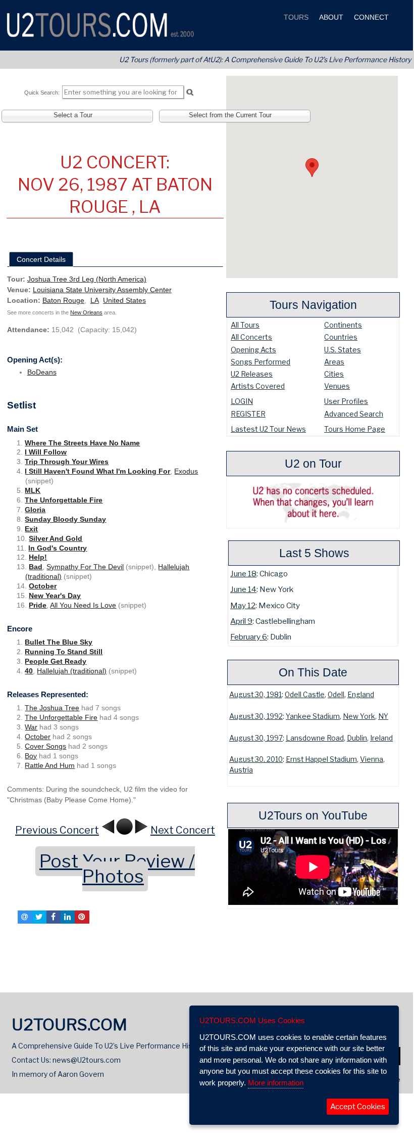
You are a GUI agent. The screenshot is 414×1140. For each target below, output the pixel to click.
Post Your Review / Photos (117, 868)
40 (29, 671)
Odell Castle (305, 695)
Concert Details (41, 259)
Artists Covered (258, 386)
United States (124, 300)
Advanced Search (353, 413)
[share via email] (25, 917)
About (330, 17)
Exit (31, 529)
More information (275, 1082)
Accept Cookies (357, 1106)
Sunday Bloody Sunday (65, 519)
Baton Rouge (63, 300)
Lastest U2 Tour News (268, 429)
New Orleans (86, 312)
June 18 (243, 573)
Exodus (186, 471)
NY (383, 716)
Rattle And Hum (50, 765)
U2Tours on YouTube (313, 815)
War (31, 727)
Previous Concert (57, 830)
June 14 (243, 589)
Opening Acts (253, 349)
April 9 (241, 621)
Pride (37, 605)
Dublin (357, 738)
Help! (38, 557)
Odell (336, 695)
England (360, 695)
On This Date (313, 672)
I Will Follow (46, 452)
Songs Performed (260, 361)
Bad (35, 567)
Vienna (371, 759)
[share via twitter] (39, 917)
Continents (343, 325)
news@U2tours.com (87, 1060)
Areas (334, 361)
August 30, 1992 (256, 716)
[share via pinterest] (82, 917)
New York (359, 716)
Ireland (381, 738)
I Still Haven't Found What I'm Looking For (97, 471)
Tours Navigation (313, 304)
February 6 (248, 637)
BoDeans (42, 372)
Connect (370, 17)
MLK (32, 490)
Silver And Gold (55, 538)
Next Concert (182, 830)
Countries (340, 337)
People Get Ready (55, 661)
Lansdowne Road (315, 738)
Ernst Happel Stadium (321, 759)
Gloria (35, 510)
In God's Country (57, 548)
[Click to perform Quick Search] (189, 92)
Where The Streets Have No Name (82, 443)
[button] (312, 167)
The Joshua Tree (52, 708)
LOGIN (242, 401)
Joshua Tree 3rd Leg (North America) (86, 279)
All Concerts (251, 337)
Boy (31, 756)
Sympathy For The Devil (85, 567)
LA (94, 300)
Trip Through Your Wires (67, 462)
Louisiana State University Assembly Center (102, 290)
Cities (334, 374)
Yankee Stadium (313, 716)
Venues (337, 386)
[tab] (41, 259)
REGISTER (248, 413)
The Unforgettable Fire (63, 500)
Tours (295, 17)
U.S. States (342, 349)
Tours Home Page (354, 429)
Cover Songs (45, 746)
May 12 (242, 605)
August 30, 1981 (255, 695)
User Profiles (346, 401)
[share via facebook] (53, 917)
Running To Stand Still (63, 652)
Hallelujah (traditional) (72, 671)
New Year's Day (55, 595)
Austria (241, 770)
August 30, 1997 (256, 738)
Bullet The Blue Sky (58, 642)
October (43, 586)
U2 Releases (252, 374)
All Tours (245, 325)
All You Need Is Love (83, 605)
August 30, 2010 (256, 759)
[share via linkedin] (68, 917)
